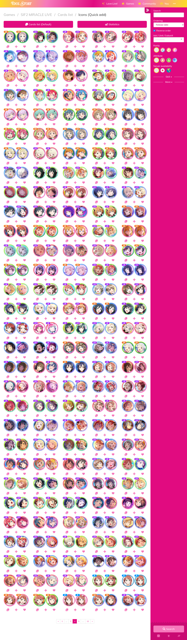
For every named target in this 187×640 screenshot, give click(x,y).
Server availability (162, 66)
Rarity (156, 45)
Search (157, 10)
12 (88, 621)
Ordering (158, 20)
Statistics (113, 24)
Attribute (157, 55)
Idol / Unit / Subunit (163, 35)
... (66, 621)
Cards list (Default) (39, 24)
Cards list (66, 14)
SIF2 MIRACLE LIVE (37, 14)
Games (10, 14)
